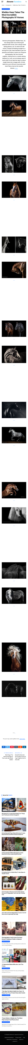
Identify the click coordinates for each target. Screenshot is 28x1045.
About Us (21, 1039)
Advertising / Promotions (12, 1039)
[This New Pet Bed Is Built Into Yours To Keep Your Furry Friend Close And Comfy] (14, 982)
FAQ (24, 1037)
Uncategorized (8, 5)
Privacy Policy (18, 1037)
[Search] (26, 1)
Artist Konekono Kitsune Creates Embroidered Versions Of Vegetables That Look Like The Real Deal (13, 893)
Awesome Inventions (9, 1037)
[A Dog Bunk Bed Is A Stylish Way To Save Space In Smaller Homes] (14, 863)
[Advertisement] (14, 135)
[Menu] (2, 1)
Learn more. (22, 738)
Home (3, 5)
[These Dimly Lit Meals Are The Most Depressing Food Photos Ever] (14, 1009)
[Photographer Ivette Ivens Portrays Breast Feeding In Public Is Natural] (14, 929)
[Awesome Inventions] (14, 1)
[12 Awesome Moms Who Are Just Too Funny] (14, 955)
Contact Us (15, 1041)
